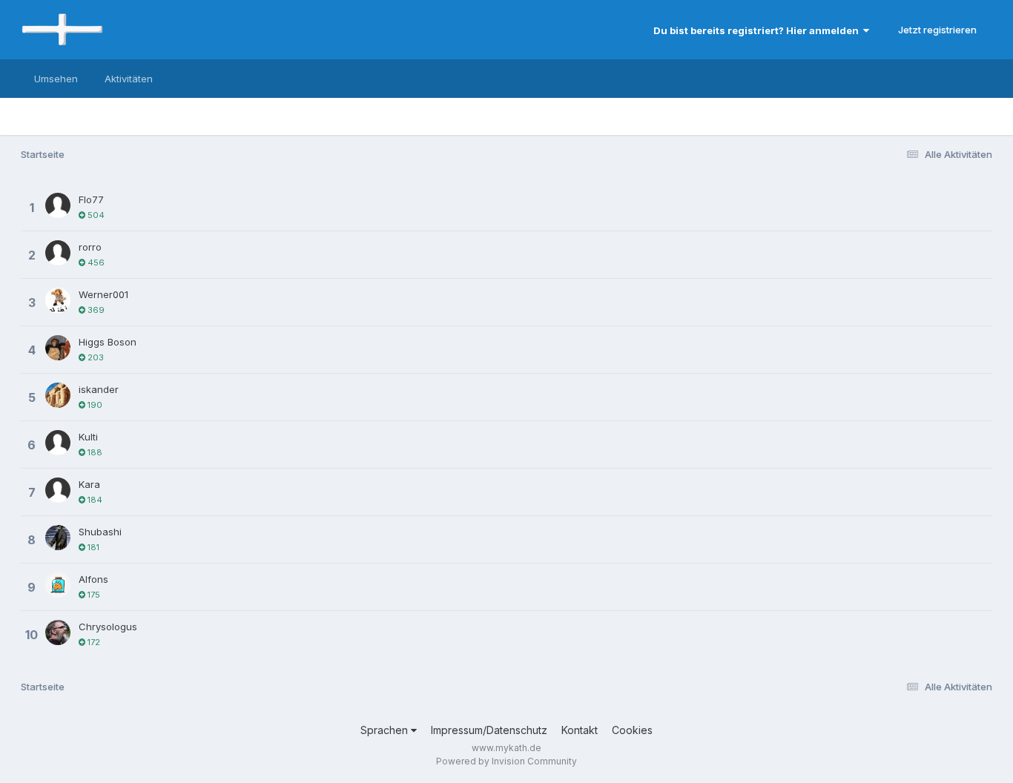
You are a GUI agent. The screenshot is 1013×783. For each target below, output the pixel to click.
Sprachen (385, 730)
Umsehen (56, 79)
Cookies (632, 730)
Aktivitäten (129, 79)
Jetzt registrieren (937, 30)
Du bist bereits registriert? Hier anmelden (758, 30)
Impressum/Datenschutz (489, 730)
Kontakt (579, 730)
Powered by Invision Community (506, 761)
